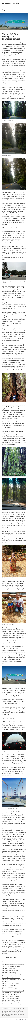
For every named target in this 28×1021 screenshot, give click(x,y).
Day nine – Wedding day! (9, 985)
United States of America (7, 1014)
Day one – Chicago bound (9, 968)
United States (20, 1012)
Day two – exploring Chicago (10, 970)
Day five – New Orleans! (9, 976)
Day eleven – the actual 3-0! (9, 989)
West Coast (22, 1014)
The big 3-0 (16, 1008)
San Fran (9, 1011)
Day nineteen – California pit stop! (11, 1004)
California (9, 1010)
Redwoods (4, 1011)
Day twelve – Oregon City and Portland (13, 991)
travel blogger (13, 1012)
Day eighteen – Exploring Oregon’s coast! (13, 1002)
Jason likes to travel (10, 3)
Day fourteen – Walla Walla (9, 994)
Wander (17, 1014)
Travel (20, 1008)
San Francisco (14, 1011)
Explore (13, 1010)
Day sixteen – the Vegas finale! (10, 998)
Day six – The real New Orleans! (11, 977)
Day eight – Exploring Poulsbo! (10, 983)
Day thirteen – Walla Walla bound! (11, 992)
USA (14, 1014)
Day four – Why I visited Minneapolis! (12, 974)
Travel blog (7, 1012)
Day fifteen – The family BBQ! (10, 996)
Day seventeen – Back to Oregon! (11, 1000)
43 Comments (7, 1015)
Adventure (4, 1010)
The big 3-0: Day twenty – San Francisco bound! (11, 36)
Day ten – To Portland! (8, 987)
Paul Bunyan (18, 1010)
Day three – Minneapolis (9, 972)
